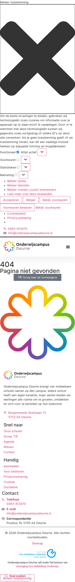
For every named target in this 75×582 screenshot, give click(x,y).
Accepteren (11, 200)
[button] (37, 59)
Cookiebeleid (16, 213)
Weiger (30, 200)
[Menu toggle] (67, 246)
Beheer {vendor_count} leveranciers (31, 189)
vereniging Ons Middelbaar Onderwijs (37, 566)
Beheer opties (16, 181)
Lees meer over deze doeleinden (29, 194)
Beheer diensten (18, 185)
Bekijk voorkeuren (55, 200)
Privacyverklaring (19, 218)
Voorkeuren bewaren (17, 207)
